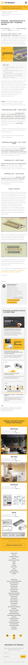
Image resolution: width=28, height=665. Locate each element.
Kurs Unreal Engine (14, 625)
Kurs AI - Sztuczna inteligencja (14, 581)
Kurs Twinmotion (14, 623)
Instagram (20, 635)
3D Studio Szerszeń (18, 298)
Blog (16, 11)
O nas (14, 568)
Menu (26, 2)
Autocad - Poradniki (6, 12)
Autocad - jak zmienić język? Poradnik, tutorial (11, 374)
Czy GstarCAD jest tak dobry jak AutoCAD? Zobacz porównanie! (12, 329)
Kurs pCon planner (14, 610)
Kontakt (14, 573)
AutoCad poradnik (17, 408)
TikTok (14, 638)
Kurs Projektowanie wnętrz (14, 615)
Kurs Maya (14, 608)
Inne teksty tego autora (13, 300)
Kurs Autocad (14, 588)
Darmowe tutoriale (14, 556)
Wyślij (23, 656)
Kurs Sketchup (14, 620)
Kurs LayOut (14, 605)
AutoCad (3, 408)
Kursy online (14, 553)
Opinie (14, 563)
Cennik (14, 561)
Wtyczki (14, 554)
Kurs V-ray (14, 627)
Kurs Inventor (14, 603)
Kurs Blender (14, 591)
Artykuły (14, 565)
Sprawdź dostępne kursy (14, 545)
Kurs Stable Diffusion (14, 622)
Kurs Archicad (14, 584)
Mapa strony (14, 570)
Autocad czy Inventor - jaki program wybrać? (13, 395)
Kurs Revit (14, 617)
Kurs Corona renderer (14, 593)
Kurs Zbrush (14, 628)
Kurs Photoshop (14, 611)
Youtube (7, 635)
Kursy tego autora (12, 302)
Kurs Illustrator (14, 601)
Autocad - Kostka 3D (10, 77)
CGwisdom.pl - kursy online (7, 11)
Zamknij (25, 6)
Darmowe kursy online (14, 560)
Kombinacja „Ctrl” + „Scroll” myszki (13, 75)
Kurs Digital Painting (14, 594)
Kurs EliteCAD (14, 596)
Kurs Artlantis (14, 586)
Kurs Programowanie (14, 613)
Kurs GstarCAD (14, 599)
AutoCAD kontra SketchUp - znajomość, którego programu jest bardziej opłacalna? (13, 352)
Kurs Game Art (14, 598)
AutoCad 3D (9, 408)
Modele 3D (14, 558)
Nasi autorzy (14, 566)
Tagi (2, 405)
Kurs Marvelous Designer (14, 606)
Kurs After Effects (14, 582)
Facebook (14, 635)
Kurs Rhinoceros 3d (14, 618)
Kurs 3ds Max (14, 579)
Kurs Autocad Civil (14, 589)
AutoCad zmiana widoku (7, 410)
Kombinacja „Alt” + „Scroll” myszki (13, 74)
